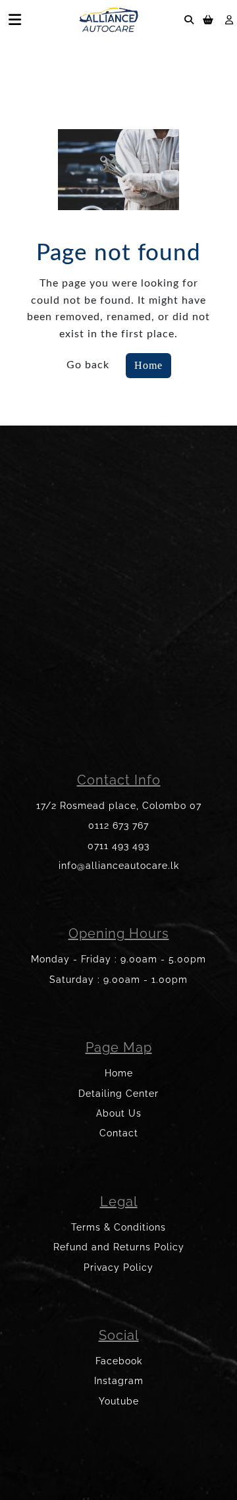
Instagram (119, 1380)
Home (148, 365)
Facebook (118, 1361)
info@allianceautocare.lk (119, 865)
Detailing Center (118, 1093)
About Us (119, 1113)
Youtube (119, 1401)
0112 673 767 (118, 825)
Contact (118, 1133)
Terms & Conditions (118, 1227)
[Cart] (208, 19)
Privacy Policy (118, 1267)
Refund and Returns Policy (118, 1247)
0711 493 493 (118, 846)
